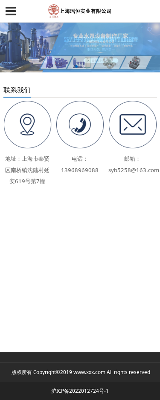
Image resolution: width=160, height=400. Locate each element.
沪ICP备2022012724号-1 (80, 390)
